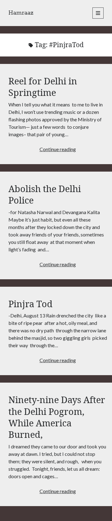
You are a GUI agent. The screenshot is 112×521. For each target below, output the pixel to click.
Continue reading (58, 149)
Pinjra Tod (30, 304)
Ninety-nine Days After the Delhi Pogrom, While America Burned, (56, 416)
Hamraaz (21, 13)
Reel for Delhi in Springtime (42, 86)
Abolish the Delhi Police (44, 194)
